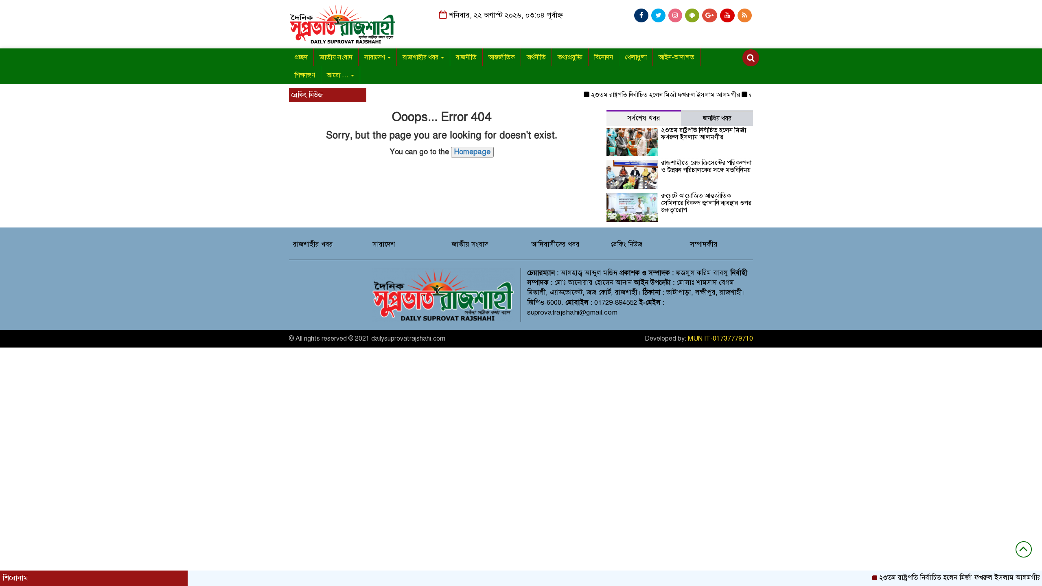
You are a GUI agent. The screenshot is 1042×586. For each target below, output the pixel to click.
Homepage (472, 151)
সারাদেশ (375, 57)
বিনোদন (603, 57)
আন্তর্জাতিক (501, 57)
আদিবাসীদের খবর (555, 244)
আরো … (338, 75)
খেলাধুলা (636, 57)
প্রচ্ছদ (301, 57)
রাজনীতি (466, 57)
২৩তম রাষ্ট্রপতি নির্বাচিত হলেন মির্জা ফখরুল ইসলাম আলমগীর (652, 95)
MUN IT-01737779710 (720, 339)
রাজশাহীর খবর (421, 57)
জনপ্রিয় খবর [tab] (717, 118)
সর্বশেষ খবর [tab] (643, 118)
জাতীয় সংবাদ (336, 57)
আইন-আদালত (676, 57)
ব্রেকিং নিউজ (626, 244)
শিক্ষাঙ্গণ (305, 75)
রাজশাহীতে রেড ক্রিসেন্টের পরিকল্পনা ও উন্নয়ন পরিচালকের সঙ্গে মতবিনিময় (706, 166)
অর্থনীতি (536, 57)
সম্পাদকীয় (704, 244)
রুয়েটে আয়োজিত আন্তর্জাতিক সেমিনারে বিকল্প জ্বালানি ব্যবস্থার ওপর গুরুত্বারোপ (706, 203)
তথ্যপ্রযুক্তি (570, 57)
